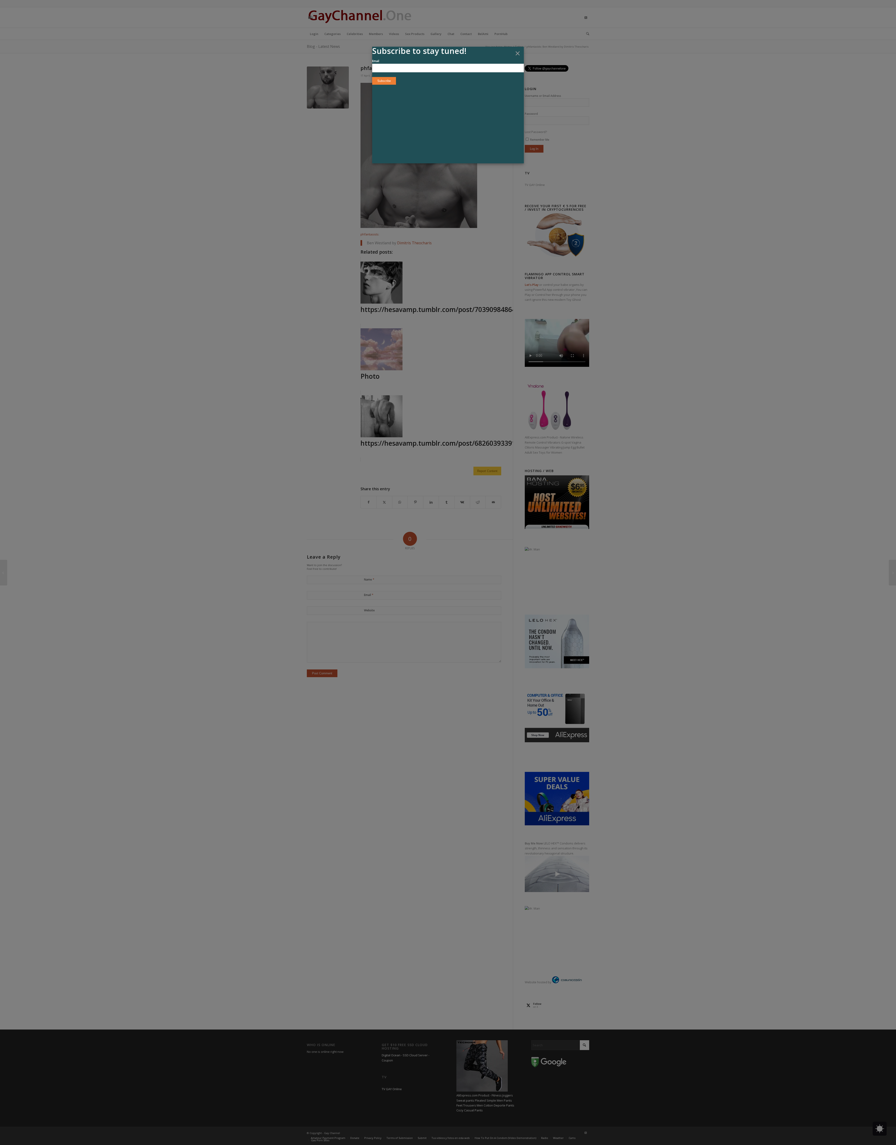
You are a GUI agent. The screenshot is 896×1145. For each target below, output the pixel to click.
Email (375, 61)
